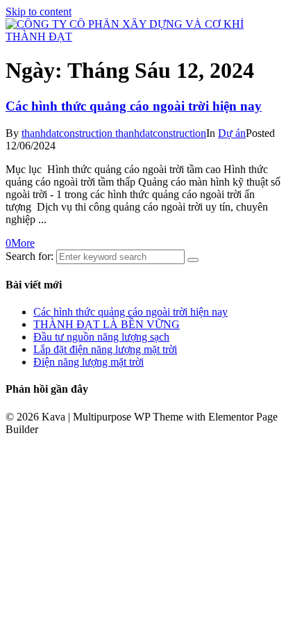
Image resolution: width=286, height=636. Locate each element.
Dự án (232, 133)
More (23, 243)
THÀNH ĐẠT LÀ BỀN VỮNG (106, 324)
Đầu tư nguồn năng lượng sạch (101, 337)
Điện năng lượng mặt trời (88, 362)
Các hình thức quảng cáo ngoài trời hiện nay (134, 106)
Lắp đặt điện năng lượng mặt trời (105, 349)
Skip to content (39, 11)
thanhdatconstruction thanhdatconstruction (114, 133)
